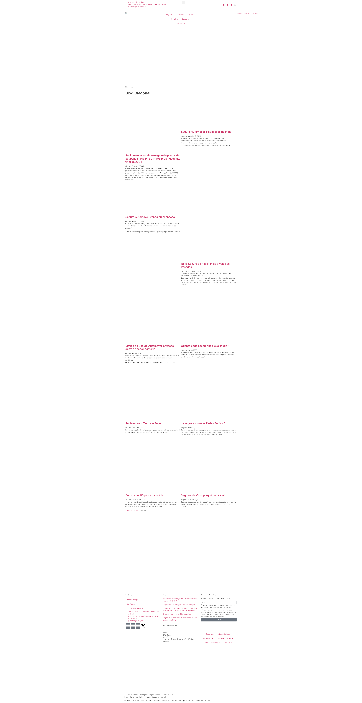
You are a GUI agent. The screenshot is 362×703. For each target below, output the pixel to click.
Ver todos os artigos (170, 625)
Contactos (185, 19)
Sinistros (181, 15)
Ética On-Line (208, 638)
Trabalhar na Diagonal (135, 608)
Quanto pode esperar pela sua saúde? (205, 345)
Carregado (167, 636)
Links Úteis (228, 643)
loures (165, 634)
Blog (164, 595)
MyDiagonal (181, 23)
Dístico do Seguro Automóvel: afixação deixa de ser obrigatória (149, 347)
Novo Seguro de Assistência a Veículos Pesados (205, 265)
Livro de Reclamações (212, 643)
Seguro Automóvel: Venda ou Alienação (150, 217)
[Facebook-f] (133, 626)
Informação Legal (224, 634)
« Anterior (128, 510)
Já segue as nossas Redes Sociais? (203, 423)
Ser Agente (131, 604)
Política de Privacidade (225, 638)
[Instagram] (138, 626)
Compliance (210, 634)
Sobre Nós (174, 19)
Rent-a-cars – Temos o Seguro (144, 423)
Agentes (191, 15)
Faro (164, 637)
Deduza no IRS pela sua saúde (144, 495)
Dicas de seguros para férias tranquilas (177, 614)
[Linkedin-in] (127, 626)
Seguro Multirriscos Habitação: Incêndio (206, 131)
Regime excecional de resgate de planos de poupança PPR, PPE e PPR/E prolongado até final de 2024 (152, 158)
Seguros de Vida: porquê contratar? (203, 495)
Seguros (169, 15)
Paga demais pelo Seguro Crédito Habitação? (179, 605)
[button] (183, 2)
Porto (165, 633)
